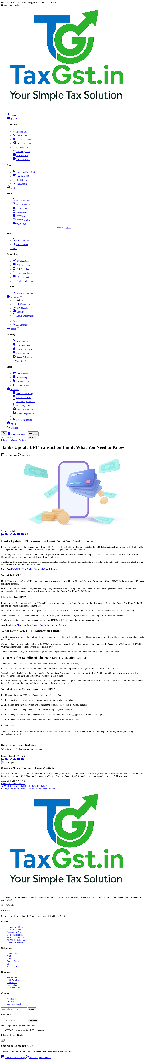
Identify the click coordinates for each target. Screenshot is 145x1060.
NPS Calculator (21, 304)
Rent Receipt (20, 180)
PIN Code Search (22, 345)
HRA (9, 958)
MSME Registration (23, 413)
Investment (12, 982)
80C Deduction (21, 159)
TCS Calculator (41, 228)
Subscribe (33, 1020)
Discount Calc (20, 381)
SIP (8, 964)
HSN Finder (19, 208)
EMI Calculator (21, 373)
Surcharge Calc (21, 151)
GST (9, 956)
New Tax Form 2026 (23, 172)
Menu (33, 434)
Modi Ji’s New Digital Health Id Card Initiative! (35, 569)
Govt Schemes (13, 985)
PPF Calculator (21, 265)
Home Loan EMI (22, 349)
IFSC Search (20, 341)
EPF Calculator (21, 269)
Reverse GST (20, 212)
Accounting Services (23, 401)
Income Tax (19, 132)
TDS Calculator (21, 139)
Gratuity (18, 312)
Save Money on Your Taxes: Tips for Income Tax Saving (39, 625)
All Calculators (13, 987)
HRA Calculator (21, 143)
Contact (10, 1001)
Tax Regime (19, 135)
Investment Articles (23, 293)
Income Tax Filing (22, 393)
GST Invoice (20, 216)
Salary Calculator (22, 357)
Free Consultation (22, 420)
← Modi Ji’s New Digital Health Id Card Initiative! (24, 786)
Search (32, 437)
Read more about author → (13, 783)
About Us (11, 999)
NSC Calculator (21, 277)
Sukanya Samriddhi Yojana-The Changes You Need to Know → (30, 788)
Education (5, 440)
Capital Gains (13, 961)
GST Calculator (21, 200)
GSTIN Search (21, 204)
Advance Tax (20, 155)
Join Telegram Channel (38, 1057)
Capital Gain (20, 147)
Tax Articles (19, 184)
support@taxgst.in (12, 5)
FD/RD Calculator (22, 281)
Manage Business (18, 440)
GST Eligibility (21, 220)
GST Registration (22, 405)
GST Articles (20, 244)
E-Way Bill (19, 224)
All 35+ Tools (20, 385)
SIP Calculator (20, 261)
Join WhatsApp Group (13, 1057)
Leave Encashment (22, 316)
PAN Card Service (22, 409)
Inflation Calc (20, 361)
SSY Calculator (21, 308)
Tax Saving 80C (21, 176)
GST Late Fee (20, 240)
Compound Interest (23, 273)
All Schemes (20, 325)
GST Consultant (21, 397)
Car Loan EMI (21, 353)
